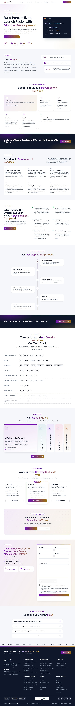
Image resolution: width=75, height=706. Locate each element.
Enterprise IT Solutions (28, 689)
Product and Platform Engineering (30, 684)
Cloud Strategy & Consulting (61, 661)
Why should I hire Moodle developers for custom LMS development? (29, 631)
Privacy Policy (54, 703)
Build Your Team (37, 500)
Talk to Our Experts (31, 528)
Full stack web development (45, 661)
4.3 (14, 698)
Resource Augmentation (28, 687)
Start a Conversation (10, 228)
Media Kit (41, 689)
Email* (40, 553)
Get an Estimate (14, 500)
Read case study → (9, 449)
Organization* (57, 553)
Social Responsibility (44, 684)
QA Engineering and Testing (45, 673)
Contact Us (53, 2)
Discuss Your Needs (60, 500)
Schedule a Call (67, 2)
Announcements (59, 682)
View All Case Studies (37, 456)
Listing (41, 685)
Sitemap (69, 703)
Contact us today (65, 141)
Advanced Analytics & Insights (29, 665)
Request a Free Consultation (11, 36)
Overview (58, 678)
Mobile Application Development (46, 663)
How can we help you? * (43, 563)
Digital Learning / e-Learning (45, 665)
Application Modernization (29, 678)
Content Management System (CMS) (47, 668)
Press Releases (59, 684)
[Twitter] (67, 698)
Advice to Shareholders (60, 690)
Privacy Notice (59, 592)
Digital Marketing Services (45, 672)
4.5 (7, 698)
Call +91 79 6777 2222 (44, 528)
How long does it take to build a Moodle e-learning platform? (27, 635)
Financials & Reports (60, 687)
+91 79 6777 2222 (11, 569)
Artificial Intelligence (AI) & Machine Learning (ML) (30, 662)
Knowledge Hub (43, 687)
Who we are (21, 2)
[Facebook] (70, 698)
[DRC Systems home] (8, 2)
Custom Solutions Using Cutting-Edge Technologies (31, 669)
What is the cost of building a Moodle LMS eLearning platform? (28, 621)
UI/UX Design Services (44, 670)
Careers (41, 690)
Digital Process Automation (29, 680)
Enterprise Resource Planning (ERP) (30, 682)
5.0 (22, 698)
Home (5, 10)
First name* (41, 547)
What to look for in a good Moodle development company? (27, 626)
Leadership (42, 680)
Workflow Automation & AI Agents (30, 672)
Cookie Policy (60, 703)
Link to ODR (58, 692)
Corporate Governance (44, 682)
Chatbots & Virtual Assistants (29, 666)
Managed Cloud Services (61, 663)
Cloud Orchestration (60, 665)
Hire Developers (38, 2)
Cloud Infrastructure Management (62, 666)
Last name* (56, 547)
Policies (57, 680)
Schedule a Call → (66, 652)
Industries (46, 2)
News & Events (59, 685)
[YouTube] (62, 698)
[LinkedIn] (59, 698)
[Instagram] (64, 698)
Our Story (42, 678)
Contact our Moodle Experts (63, 321)
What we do (29, 2)
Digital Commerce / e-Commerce (46, 666)
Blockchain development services (30, 685)
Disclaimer (65, 703)
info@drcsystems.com (27, 569)
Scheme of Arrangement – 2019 (62, 689)
